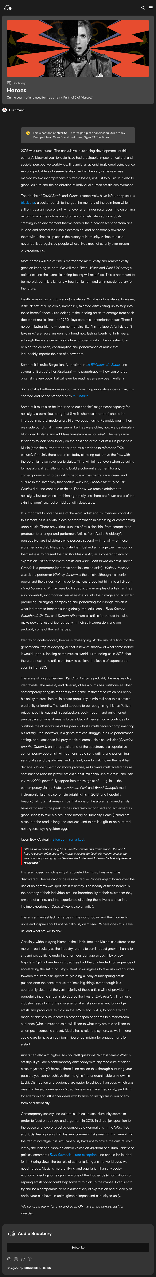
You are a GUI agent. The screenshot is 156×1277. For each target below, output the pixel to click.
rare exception (86, 1154)
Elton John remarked (68, 839)
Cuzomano (17, 110)
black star (28, 202)
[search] (143, 8)
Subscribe (78, 1247)
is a (71, 1154)
